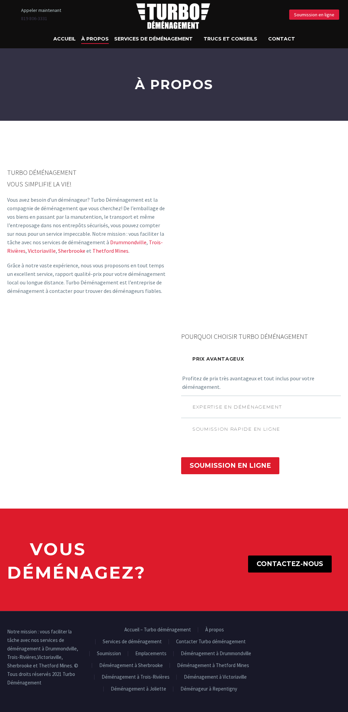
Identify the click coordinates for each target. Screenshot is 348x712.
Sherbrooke (71, 250)
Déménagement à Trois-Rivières (136, 677)
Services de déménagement (153, 39)
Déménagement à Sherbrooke (131, 665)
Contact (281, 39)
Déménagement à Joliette (138, 689)
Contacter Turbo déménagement (211, 641)
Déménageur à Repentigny (208, 689)
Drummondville (128, 242)
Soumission (109, 653)
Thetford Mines (110, 250)
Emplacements (151, 653)
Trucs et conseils (230, 39)
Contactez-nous (290, 564)
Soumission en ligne (314, 15)
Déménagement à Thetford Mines (213, 665)
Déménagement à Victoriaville (215, 677)
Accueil (64, 39)
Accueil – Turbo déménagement (157, 629)
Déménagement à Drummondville (216, 653)
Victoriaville (42, 250)
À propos (95, 39)
